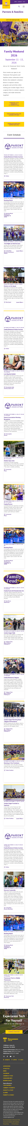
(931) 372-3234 (11, 1051)
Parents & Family (8, 1095)
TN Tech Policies (15, 1124)
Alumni (5, 1092)
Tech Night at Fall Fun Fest (12, 243)
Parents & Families (12, 11)
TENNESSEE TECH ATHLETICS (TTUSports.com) (14, 104)
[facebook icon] (7, 1057)
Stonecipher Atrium (8, 434)
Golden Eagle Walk (9, 633)
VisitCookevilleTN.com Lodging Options (14, 114)
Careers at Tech (8, 1076)
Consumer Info (7, 1078)
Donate (20, 1)
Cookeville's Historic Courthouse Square (9, 252)
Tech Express (7, 1085)
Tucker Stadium (9, 770)
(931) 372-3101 (13, 1049)
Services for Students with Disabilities (11, 1122)
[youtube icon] (10, 1057)
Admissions (6, 1066)
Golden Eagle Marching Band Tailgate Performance (12, 720)
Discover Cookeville (10, 890)
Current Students (9, 1087)
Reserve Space (7, 1080)
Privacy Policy (6, 1124)
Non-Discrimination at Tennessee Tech (11, 1120)
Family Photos (8, 504)
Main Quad (8, 302)
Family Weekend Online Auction (13, 157)
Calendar (6, 1073)
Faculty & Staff (8, 1090)
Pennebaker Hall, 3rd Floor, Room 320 (9, 387)
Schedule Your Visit (14, 1032)
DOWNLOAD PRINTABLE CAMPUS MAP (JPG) (14, 124)
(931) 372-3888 (11, 1053)
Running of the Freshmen (11, 763)
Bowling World (8, 200)
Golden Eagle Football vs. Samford (11, 804)
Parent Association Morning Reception (12, 418)
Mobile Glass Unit (9, 461)
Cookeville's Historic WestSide (8, 908)
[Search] (19, 6)
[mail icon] (13, 1057)
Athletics (6, 1068)
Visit (24, 1)
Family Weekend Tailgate (11, 677)
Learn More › (19, 251)
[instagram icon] (4, 1057)
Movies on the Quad (10, 286)
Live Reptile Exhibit (10, 374)
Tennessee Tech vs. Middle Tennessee (12, 979)
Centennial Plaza (7, 470)
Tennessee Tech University (9, 996)
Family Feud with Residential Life (14, 591)
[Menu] (24, 6)
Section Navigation (13, 20)
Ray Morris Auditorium (7, 601)
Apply (15, 1)
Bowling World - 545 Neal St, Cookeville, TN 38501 (8, 215)
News (4, 1071)
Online (7, 176)
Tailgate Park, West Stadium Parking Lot (8, 643)
